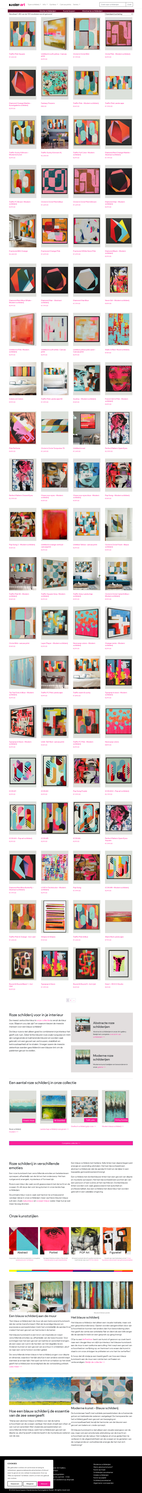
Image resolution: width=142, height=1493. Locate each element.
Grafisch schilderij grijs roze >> (83, 1126)
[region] (28, 1474)
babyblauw (28, 1201)
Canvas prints (65, 4)
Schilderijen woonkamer (103, 1472)
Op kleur (53, 4)
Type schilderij (34, 4)
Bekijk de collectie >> (95, 1362)
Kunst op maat (99, 1470)
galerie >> (102, 1067)
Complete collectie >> (71, 1143)
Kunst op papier (99, 1478)
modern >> (13, 1132)
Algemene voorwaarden (103, 1483)
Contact (54, 1470)
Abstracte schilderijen (92, 11)
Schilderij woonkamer (102, 1480)
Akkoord (44, 1484)
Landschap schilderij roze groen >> (54, 1129)
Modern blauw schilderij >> (113, 1126)
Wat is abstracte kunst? (103, 1467)
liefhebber (88, 1339)
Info (44, 4)
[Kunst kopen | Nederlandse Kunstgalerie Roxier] (17, 4)
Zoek (129, 4)
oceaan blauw (43, 1201)
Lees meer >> (15, 1366)
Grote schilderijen (48, 11)
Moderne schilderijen (102, 1464)
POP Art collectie (93, 1260)
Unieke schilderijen (101, 1475)
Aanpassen (15, 1484)
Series (76, 4)
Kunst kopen (69, 11)
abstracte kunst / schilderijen (25, 1260)
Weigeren (30, 1484)
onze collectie (43, 1020)
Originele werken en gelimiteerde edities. (55, 1260)
